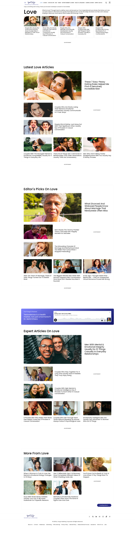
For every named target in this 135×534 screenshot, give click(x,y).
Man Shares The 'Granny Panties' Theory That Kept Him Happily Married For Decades (67, 231)
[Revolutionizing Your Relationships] (32, 2)
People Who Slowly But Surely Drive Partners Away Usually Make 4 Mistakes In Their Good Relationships (32, 31)
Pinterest (109, 516)
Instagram (103, 516)
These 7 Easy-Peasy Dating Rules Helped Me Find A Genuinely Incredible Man (97, 85)
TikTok (106, 516)
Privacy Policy (64, 524)
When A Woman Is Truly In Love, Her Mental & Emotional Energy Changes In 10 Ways (37, 475)
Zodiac (45, 2)
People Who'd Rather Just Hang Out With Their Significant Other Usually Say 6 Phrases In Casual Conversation (68, 126)
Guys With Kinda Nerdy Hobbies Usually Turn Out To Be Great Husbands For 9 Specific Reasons (36, 498)
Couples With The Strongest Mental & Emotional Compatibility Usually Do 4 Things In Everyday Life (38, 155)
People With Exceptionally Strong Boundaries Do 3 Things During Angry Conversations (102, 31)
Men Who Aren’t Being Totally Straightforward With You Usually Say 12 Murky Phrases (97, 155)
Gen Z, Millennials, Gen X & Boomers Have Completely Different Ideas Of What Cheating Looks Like (66, 475)
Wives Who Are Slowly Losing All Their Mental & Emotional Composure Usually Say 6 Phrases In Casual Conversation (49, 31)
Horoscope (51, 2)
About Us (30, 524)
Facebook (89, 516)
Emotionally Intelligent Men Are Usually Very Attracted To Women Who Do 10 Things (96, 419)
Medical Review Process (83, 524)
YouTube (99, 516)
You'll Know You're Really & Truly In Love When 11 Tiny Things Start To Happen (96, 475)
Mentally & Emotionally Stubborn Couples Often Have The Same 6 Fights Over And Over (65, 498)
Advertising (49, 524)
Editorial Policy (72, 524)
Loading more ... (104, 505)
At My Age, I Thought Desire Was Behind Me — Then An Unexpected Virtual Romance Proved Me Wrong (96, 277)
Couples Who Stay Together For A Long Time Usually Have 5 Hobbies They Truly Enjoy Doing (68, 373)
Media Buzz (42, 524)
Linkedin (96, 516)
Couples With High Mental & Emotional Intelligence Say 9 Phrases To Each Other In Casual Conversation (67, 390)
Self (56, 2)
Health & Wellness (80, 2)
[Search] (106, 2)
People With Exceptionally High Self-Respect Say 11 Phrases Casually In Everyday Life (84, 31)
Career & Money (89, 2)
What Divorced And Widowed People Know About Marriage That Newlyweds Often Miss (96, 207)
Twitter (92, 516)
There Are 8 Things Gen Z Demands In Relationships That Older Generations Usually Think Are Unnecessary (67, 155)
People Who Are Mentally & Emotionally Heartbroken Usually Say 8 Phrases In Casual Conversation (67, 31)
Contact (36, 524)
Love (41, 2)
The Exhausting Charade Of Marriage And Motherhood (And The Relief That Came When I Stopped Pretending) (67, 248)
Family (59, 2)
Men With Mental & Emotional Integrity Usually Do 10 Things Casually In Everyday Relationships (95, 349)
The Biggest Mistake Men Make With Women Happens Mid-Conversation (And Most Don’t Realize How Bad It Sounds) (67, 278)
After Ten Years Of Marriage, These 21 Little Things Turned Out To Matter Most (37, 277)
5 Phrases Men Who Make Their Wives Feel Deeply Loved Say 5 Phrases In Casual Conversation (38, 419)
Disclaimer (93, 524)
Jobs (105, 524)
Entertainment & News (68, 2)
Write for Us (100, 524)
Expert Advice (98, 2)
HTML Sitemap (56, 524)
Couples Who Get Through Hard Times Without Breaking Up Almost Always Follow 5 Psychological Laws (66, 419)
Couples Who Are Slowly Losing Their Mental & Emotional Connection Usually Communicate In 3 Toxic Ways (68, 109)
